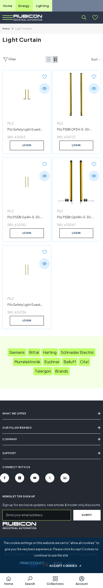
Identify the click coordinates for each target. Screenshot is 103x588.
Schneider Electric (77, 352)
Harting (50, 352)
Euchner (51, 361)
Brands (61, 371)
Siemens (17, 352)
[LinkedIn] (64, 477)
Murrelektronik (27, 361)
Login (27, 145)
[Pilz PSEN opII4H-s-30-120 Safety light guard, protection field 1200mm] (76, 182)
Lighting (42, 6)
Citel (84, 361)
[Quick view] (44, 88)
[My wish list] (95, 17)
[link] (19, 525)
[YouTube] (34, 477)
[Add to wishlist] (44, 76)
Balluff (69, 361)
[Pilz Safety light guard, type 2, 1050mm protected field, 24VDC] (27, 269)
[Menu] (7, 17)
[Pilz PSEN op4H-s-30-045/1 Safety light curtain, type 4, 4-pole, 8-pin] (27, 182)
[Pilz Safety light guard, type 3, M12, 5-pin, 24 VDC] (27, 94)
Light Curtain (23, 28)
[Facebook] (4, 477)
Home (7, 6)
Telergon (43, 371)
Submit (87, 514)
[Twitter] (49, 477)
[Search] (84, 17)
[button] (49, 59)
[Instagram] (19, 477)
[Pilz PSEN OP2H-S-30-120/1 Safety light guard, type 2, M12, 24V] (76, 94)
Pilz (10, 123)
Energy (24, 6)
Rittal (34, 352)
